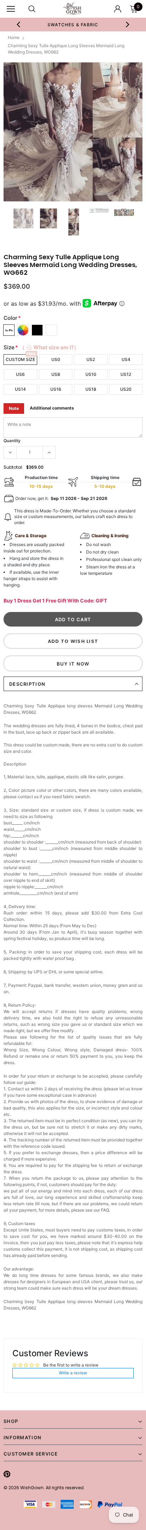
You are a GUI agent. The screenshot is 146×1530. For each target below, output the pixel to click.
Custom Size (20, 359)
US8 (55, 374)
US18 (90, 389)
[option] (73, 24)
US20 (125, 389)
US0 (55, 359)
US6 (20, 374)
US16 (55, 389)
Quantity (12, 440)
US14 (20, 389)
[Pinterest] (7, 1474)
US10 (90, 374)
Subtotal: (13, 467)
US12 (125, 374)
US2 (90, 359)
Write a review (73, 1372)
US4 (126, 359)
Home (13, 37)
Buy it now (73, 664)
